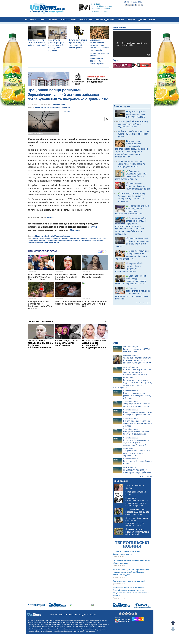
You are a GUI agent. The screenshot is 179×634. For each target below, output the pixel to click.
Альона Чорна (128, 378)
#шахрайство (54, 242)
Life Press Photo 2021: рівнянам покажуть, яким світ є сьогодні (137, 532)
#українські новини (52, 239)
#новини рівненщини (55, 240)
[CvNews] (121, 605)
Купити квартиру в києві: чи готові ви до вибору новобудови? (37, 42)
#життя (99, 239)
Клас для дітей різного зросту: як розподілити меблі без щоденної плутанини (56, 45)
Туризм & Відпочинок (104, 19)
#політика (92, 239)
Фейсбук (74, 230)
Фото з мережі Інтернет (36, 133)
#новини (84, 239)
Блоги (73, 19)
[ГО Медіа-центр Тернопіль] (122, 620)
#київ (71, 239)
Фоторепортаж (85, 19)
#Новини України (38, 239)
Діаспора (142, 19)
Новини (33, 19)
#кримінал (32, 242)
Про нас (53, 615)
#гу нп (81, 240)
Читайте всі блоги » (145, 476)
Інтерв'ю (64, 19)
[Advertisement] (68, 386)
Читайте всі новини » (143, 303)
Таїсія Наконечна (129, 468)
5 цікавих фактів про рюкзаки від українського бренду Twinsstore (137, 512)
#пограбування (42, 242)
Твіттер (93, 227)
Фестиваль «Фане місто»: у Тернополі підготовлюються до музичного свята (137, 522)
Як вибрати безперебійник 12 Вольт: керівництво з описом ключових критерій (101, 7)
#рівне (30, 240)
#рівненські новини (70, 240)
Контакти (63, 615)
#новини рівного (39, 240)
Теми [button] (41, 19)
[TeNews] (57, 605)
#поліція (87, 240)
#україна (76, 239)
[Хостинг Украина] (138, 619)
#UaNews (64, 239)
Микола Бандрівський (131, 391)
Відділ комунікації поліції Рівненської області (52, 108)
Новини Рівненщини (130, 347)
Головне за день (122, 106)
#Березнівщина (98, 240)
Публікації (53, 19)
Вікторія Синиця (59, 104)
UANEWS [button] (152, 19)
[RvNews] (71, 604)
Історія (121, 19)
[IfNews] (142, 605)
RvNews (51, 217)
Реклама (73, 615)
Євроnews (131, 19)
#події (105, 239)
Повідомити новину (87, 615)
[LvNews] (92, 604)
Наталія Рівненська (130, 355)
